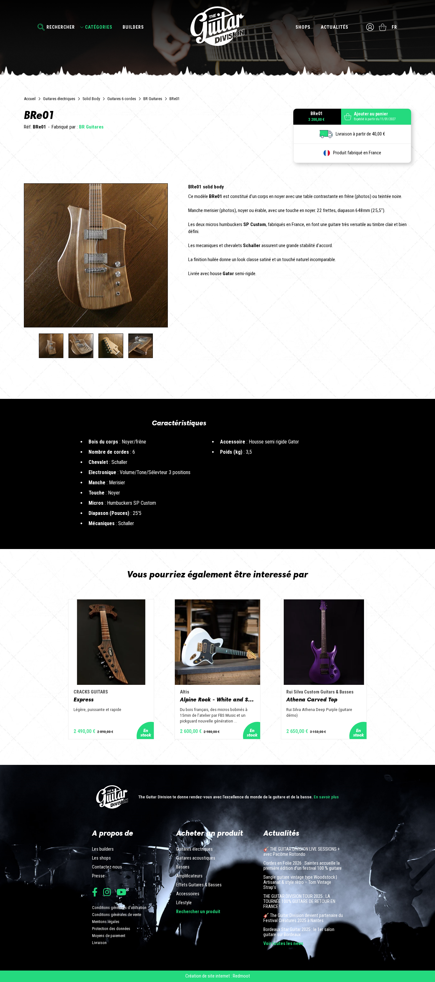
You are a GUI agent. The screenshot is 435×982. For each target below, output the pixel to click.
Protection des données (111, 928)
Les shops (101, 858)
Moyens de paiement (108, 935)
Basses (182, 867)
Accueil (30, 98)
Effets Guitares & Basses (199, 885)
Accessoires (187, 894)
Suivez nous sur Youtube (121, 892)
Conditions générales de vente (116, 914)
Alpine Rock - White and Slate (217, 699)
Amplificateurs (189, 876)
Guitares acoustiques (195, 858)
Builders (133, 27)
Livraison (99, 942)
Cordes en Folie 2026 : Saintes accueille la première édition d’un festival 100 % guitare (302, 866)
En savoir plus (326, 796)
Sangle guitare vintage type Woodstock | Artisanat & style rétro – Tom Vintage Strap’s (300, 882)
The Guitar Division (217, 26)
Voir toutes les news (283, 943)
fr (394, 27)
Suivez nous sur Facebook (94, 892)
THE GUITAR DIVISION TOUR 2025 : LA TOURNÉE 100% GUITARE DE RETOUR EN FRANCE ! (299, 901)
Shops (303, 27)
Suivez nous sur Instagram (107, 892)
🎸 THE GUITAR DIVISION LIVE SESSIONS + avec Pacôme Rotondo (301, 852)
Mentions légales (105, 921)
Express (84, 699)
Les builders (103, 849)
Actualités (334, 27)
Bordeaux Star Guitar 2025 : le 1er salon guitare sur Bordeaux (298, 932)
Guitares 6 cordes (121, 98)
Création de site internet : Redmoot (217, 976)
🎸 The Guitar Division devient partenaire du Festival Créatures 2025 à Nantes (303, 918)
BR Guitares (152, 98)
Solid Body (91, 98)
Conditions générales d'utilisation (119, 907)
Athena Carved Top (311, 699)
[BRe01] (51, 346)
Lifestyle (184, 902)
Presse (98, 876)
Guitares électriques (59, 98)
